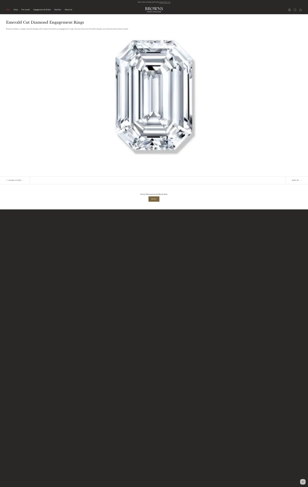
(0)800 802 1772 (164, 2)
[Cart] (300, 10)
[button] (16, 10)
